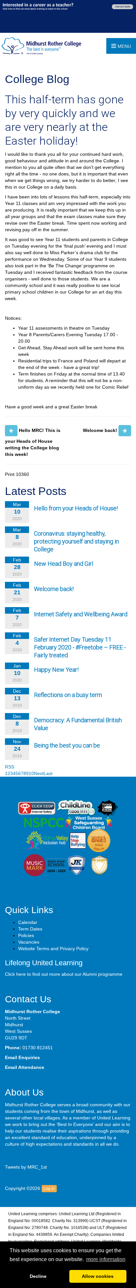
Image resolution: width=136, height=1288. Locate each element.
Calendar (27, 922)
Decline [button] (38, 1276)
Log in (49, 1188)
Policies (26, 935)
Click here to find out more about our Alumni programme (63, 974)
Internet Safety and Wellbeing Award (80, 614)
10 (31, 773)
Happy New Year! (56, 669)
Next (39, 773)
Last (48, 773)
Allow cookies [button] (98, 1276)
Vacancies (28, 942)
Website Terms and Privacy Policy (53, 948)
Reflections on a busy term (68, 694)
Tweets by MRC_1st (26, 1167)
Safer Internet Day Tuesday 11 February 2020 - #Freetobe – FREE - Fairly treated (80, 647)
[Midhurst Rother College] (40, 45)
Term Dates (30, 928)
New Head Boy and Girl (63, 563)
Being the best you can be (67, 745)
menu (123, 46)
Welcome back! (54, 588)
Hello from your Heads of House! (76, 508)
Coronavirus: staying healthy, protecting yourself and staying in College (76, 541)
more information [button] (105, 1259)
